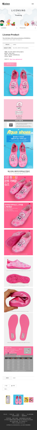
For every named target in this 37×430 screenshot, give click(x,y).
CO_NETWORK (30, 414)
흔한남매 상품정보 (15, 415)
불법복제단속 (24, 415)
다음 (5, 389)
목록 (14, 385)
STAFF (17, 414)
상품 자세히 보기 (10, 64)
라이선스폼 (12, 414)
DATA (23, 414)
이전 (6, 385)
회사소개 (5, 414)
